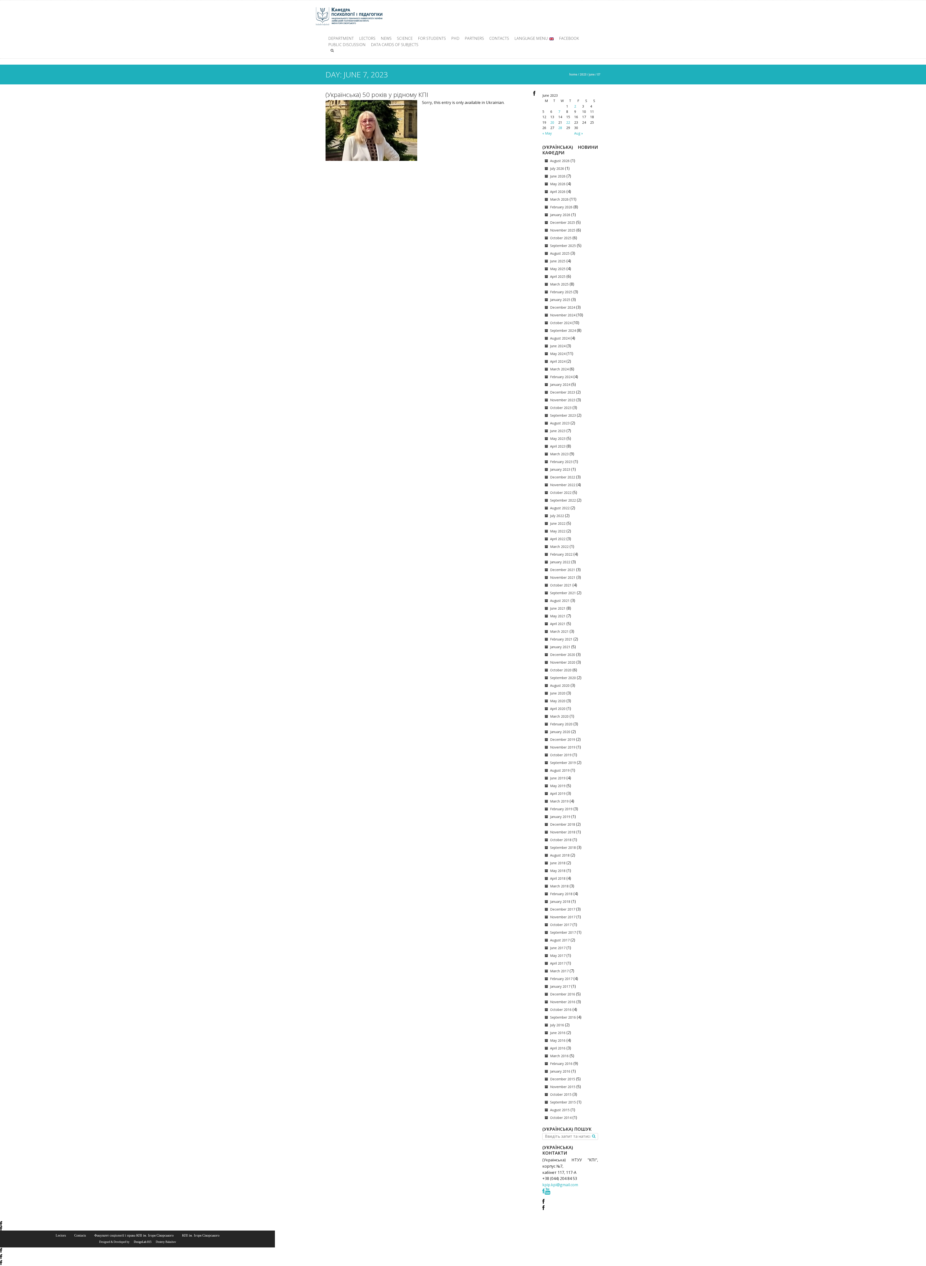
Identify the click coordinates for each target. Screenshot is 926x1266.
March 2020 (559, 716)
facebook (569, 38)
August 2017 (560, 940)
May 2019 (557, 785)
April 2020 (557, 708)
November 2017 (562, 917)
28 (560, 127)
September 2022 (563, 500)
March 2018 (559, 886)
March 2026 (559, 199)
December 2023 (562, 392)
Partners (474, 38)
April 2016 (557, 1048)
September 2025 (563, 245)
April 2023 (557, 446)
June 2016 (557, 1032)
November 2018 (562, 832)
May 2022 (557, 531)
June (592, 74)
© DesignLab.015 (140, 1241)
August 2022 (560, 508)
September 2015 (563, 1102)
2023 (583, 74)
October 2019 (561, 755)
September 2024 (563, 330)
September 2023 (563, 415)
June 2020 (557, 693)
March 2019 (559, 801)
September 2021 (563, 593)
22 (568, 122)
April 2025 (557, 276)
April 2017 (557, 963)
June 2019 (557, 778)
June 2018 (557, 863)
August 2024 (560, 338)
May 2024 (557, 353)
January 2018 (560, 901)
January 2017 (560, 986)
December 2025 (562, 222)
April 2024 (557, 361)
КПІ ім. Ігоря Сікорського (200, 1235)
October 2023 (561, 407)
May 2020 (557, 701)
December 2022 (562, 477)
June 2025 (557, 261)
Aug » (578, 133)
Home (573, 74)
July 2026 (557, 168)
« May (547, 133)
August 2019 (560, 770)
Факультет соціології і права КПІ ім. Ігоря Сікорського (134, 1235)
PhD (455, 38)
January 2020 (560, 731)
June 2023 (557, 431)
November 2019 (562, 747)
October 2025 (561, 238)
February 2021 (561, 639)
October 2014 (561, 1117)
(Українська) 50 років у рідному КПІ (377, 94)
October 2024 (561, 322)
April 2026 (557, 191)
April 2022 (557, 539)
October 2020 (561, 670)
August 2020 (560, 685)
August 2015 (560, 1110)
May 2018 (557, 870)
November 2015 (562, 1086)
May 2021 (557, 616)
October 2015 (561, 1094)
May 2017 (557, 955)
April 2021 (557, 623)
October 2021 (561, 585)
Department (341, 38)
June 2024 (557, 346)
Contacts (499, 38)
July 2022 (557, 515)
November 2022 (562, 485)
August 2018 (560, 855)
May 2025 (557, 268)
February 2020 (561, 724)
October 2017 (561, 924)
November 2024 (562, 315)
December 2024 (562, 307)
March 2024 (559, 369)
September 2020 (563, 677)
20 (552, 122)
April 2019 (557, 793)
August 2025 (560, 253)
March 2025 (559, 284)
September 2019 (563, 762)
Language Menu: (531, 38)
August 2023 (560, 423)
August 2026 (560, 160)
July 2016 (557, 1025)
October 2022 (561, 492)
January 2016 (560, 1071)
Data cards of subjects (394, 44)
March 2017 (559, 971)
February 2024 (561, 376)
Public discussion (347, 44)
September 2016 (563, 1017)
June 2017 (557, 948)
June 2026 (557, 176)
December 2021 (562, 569)
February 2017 (561, 978)
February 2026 (561, 207)
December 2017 (562, 909)
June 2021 (557, 608)
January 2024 (560, 384)
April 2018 (557, 878)
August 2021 (560, 600)
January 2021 (560, 647)
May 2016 (557, 1040)
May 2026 (557, 184)
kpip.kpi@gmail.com (560, 1184)
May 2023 (557, 438)
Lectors (367, 38)
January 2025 (560, 299)
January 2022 (560, 562)
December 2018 (562, 824)
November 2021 (562, 577)
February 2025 (561, 292)
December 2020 (562, 654)
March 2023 (559, 454)
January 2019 (560, 816)
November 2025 (562, 230)
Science (405, 38)
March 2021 (559, 631)
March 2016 (559, 1056)
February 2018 (561, 894)
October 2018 (561, 839)
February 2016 (561, 1063)
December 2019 (562, 739)
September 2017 (563, 932)
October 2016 (561, 1009)
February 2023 (561, 461)
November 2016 (562, 1002)
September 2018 (563, 847)
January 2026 (560, 214)
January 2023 (560, 469)
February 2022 (561, 554)
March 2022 (559, 546)
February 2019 (561, 809)
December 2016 (562, 994)
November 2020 (562, 662)
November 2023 (562, 400)
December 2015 (562, 1079)
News (386, 38)
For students (432, 38)
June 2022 (557, 523)
